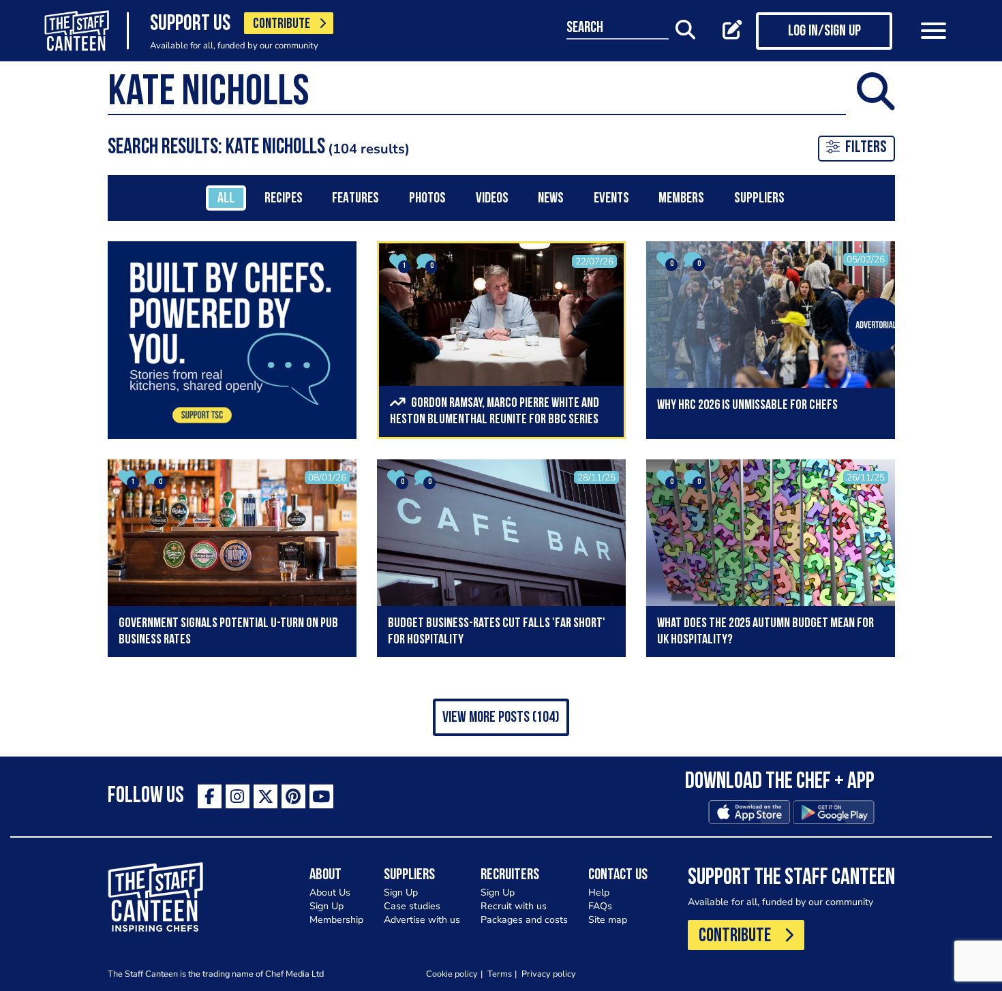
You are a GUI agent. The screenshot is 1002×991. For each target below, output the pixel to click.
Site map (607, 919)
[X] (265, 796)
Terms (499, 973)
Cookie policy (452, 973)
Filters (866, 148)
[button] (501, 717)
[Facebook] (210, 796)
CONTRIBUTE (281, 24)
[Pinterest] (293, 796)
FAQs (600, 906)
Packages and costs (524, 919)
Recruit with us (514, 906)
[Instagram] (237, 796)
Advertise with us (422, 919)
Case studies (412, 906)
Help (598, 892)
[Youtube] (321, 796)
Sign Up (326, 906)
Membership (336, 919)
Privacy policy (548, 973)
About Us (329, 892)
